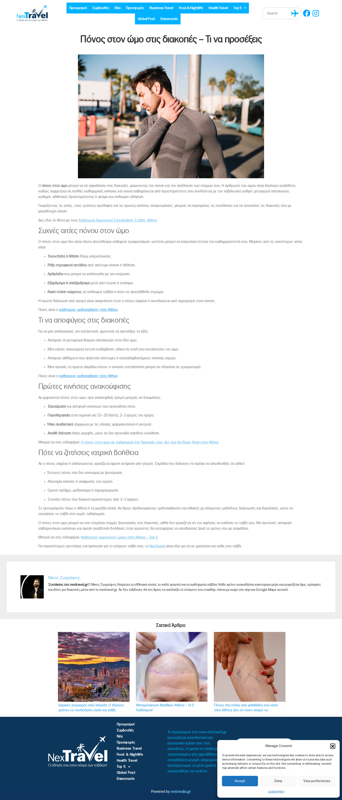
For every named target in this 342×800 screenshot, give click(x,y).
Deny (278, 781)
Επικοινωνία (169, 19)
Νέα (118, 8)
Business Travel (161, 8)
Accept (240, 781)
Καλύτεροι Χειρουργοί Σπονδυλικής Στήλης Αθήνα (118, 220)
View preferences (316, 781)
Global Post (146, 19)
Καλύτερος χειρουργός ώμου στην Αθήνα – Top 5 (119, 537)
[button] (332, 746)
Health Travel (218, 8)
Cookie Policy (276, 791)
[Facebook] (307, 13)
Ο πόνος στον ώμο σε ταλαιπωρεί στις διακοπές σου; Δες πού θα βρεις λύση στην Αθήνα (149, 442)
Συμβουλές (100, 8)
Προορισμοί (78, 8)
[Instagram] (316, 13)
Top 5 (238, 8)
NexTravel (157, 546)
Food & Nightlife (191, 8)
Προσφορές (135, 8)
